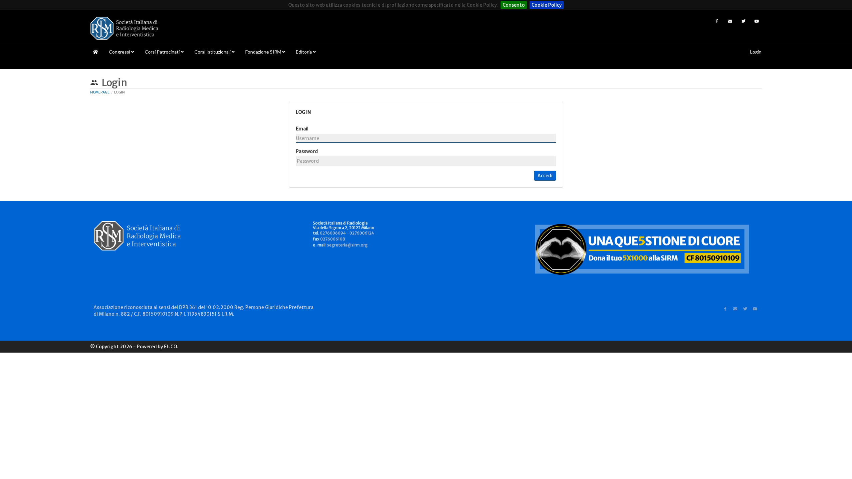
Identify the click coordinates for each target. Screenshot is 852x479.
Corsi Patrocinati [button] (163, 52)
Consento (514, 5)
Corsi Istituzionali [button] (213, 52)
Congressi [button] (120, 52)
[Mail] (730, 21)
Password (307, 151)
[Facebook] (717, 21)
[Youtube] (757, 21)
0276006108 (332, 239)
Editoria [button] (304, 52)
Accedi (544, 176)
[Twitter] (743, 21)
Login (755, 52)
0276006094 (333, 233)
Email (302, 129)
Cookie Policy (547, 5)
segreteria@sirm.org (347, 244)
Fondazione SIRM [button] (263, 52)
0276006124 (361, 233)
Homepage (99, 92)
